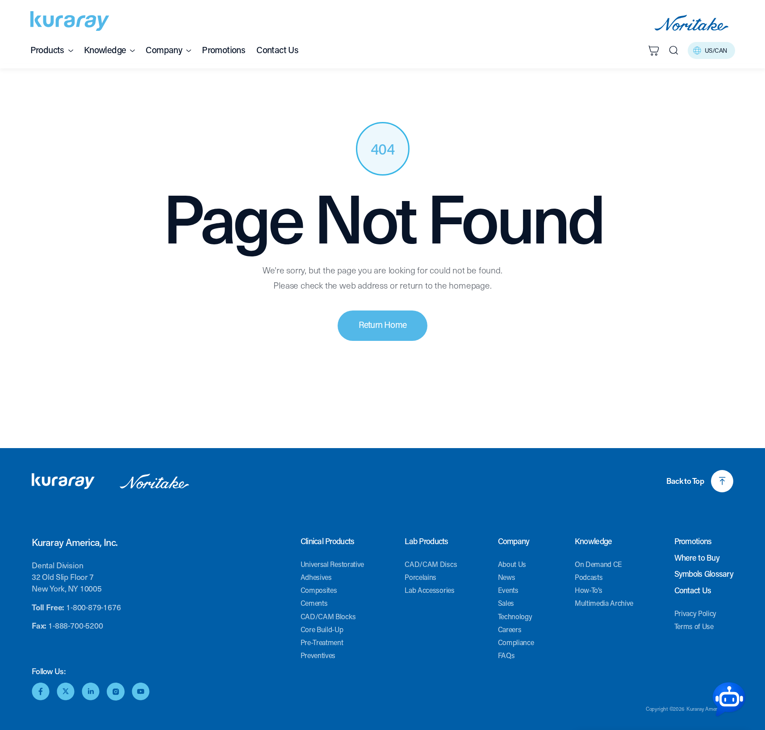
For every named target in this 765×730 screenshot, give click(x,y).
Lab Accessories (429, 590)
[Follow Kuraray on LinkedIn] (91, 692)
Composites (319, 590)
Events (508, 590)
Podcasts (588, 577)
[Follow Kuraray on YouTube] (141, 692)
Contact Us (277, 49)
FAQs (506, 655)
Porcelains (420, 577)
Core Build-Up (322, 629)
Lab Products (426, 541)
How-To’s (588, 590)
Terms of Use (694, 626)
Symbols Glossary (703, 574)
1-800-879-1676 (93, 607)
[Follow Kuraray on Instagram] (116, 692)
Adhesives (316, 577)
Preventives (318, 655)
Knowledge (105, 49)
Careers (510, 629)
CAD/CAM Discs (431, 564)
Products (47, 49)
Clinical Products (328, 541)
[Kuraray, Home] (164, 21)
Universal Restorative (332, 564)
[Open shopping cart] (653, 50)
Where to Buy (696, 558)
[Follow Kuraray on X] (66, 692)
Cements (314, 603)
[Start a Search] (673, 50)
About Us (512, 564)
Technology (515, 616)
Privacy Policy (695, 613)
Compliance (516, 642)
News (506, 577)
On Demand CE (598, 564)
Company (164, 49)
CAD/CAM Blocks (328, 616)
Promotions (223, 49)
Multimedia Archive (604, 603)
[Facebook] (41, 692)
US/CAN (716, 50)
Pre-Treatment (322, 642)
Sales (506, 603)
